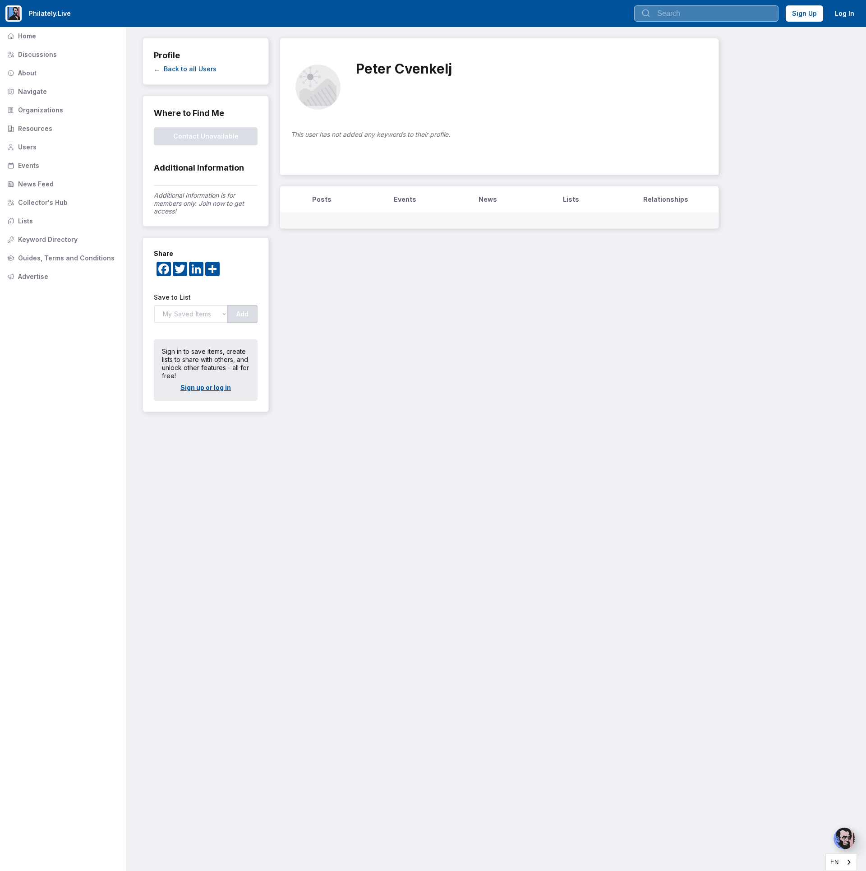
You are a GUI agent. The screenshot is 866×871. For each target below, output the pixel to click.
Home (20, 36)
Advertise (26, 276)
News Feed (29, 184)
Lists (19, 221)
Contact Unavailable (206, 136)
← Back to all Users (185, 69)
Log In (844, 13)
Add (242, 314)
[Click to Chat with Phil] (844, 838)
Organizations (34, 110)
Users (21, 147)
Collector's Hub (36, 202)
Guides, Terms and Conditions (60, 258)
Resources (28, 128)
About (21, 73)
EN (834, 862)
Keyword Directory (41, 239)
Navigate (26, 91)
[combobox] (841, 862)
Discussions (31, 54)
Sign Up (804, 13)
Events (22, 165)
